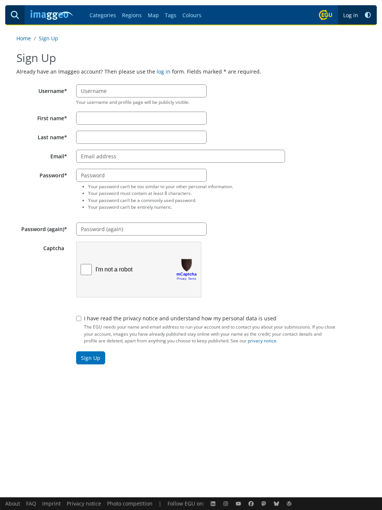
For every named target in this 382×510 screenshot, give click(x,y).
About (12, 503)
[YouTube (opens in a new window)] (239, 503)
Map (153, 15)
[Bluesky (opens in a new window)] (277, 503)
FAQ (31, 503)
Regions (132, 15)
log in (163, 71)
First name (50, 118)
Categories (103, 15)
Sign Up (48, 38)
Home (23, 38)
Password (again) (42, 229)
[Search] (15, 15)
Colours (191, 15)
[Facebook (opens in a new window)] (251, 503)
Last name (51, 137)
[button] (368, 15)
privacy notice (262, 341)
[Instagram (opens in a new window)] (226, 503)
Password (52, 175)
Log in (350, 15)
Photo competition (130, 503)
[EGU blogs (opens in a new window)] (289, 503)
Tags (170, 15)
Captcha (53, 248)
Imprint (51, 503)
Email (57, 156)
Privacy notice (84, 503)
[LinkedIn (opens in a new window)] (213, 503)
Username (51, 90)
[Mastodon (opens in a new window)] (264, 503)
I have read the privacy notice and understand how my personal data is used (180, 318)
